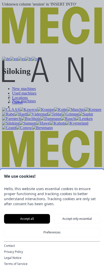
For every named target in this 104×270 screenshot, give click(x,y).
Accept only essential (77, 219)
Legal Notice (12, 258)
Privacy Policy (13, 252)
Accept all (27, 219)
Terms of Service (16, 264)
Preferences (52, 232)
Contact (9, 246)
